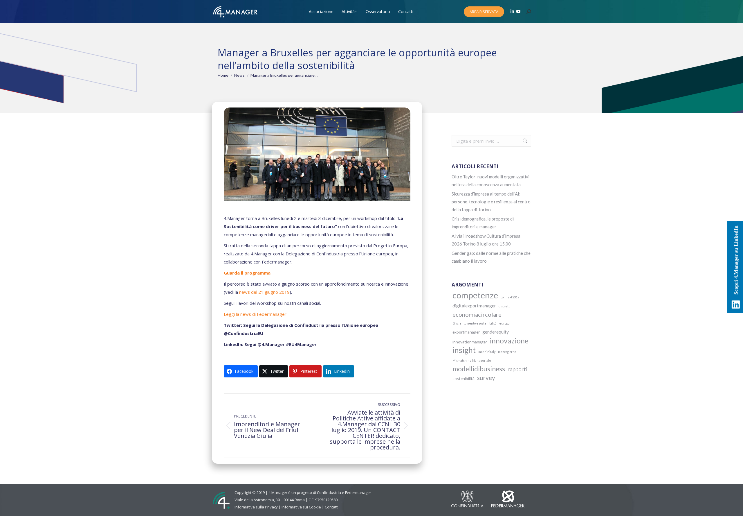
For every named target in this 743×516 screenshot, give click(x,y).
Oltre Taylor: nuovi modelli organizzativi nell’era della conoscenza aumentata (490, 180)
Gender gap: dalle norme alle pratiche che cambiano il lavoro (491, 257)
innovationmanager (469, 341)
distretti (505, 306)
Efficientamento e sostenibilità (474, 323)
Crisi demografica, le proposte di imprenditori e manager (483, 222)
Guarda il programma (247, 273)
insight (464, 350)
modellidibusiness (478, 369)
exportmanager (466, 331)
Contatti (331, 507)
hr (513, 332)
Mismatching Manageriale (471, 360)
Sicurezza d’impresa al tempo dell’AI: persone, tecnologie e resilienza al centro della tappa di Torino (491, 201)
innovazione (509, 341)
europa (504, 323)
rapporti (517, 369)
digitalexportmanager (474, 305)
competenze (475, 295)
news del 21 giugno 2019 (264, 292)
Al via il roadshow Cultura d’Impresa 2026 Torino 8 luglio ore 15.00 (486, 239)
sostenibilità (463, 378)
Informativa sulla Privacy (256, 507)
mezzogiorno (507, 352)
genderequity (495, 331)
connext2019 (510, 297)
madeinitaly (486, 352)
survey (486, 377)
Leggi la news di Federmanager (255, 314)
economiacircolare (477, 314)
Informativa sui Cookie (301, 507)
